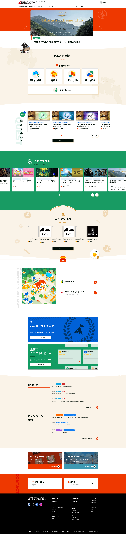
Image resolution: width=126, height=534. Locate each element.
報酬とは (54, 518)
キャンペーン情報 (75, 512)
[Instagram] (40, 504)
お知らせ (74, 510)
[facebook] (36, 504)
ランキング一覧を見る (39, 337)
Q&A (73, 515)
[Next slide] (100, 27)
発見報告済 (93, 505)
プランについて (55, 514)
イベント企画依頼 (75, 519)
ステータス (93, 500)
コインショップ (55, 6)
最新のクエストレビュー (73, 6)
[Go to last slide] (92, 194)
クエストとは (54, 509)
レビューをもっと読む (40, 364)
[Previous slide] (25, 27)
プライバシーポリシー (66, 531)
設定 (92, 511)
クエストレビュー (94, 507)
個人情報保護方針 (55, 531)
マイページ (93, 498)
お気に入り (93, 502)
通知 (92, 509)
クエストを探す (23, 6)
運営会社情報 (45, 531)
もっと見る (62, 140)
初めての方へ (32, 6)
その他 (81, 6)
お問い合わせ (75, 517)
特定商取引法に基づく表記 (79, 531)
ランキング (63, 6)
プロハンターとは (55, 516)
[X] (32, 504)
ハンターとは (54, 511)
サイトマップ (30, 531)
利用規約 (38, 531)
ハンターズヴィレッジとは (42, 6)
